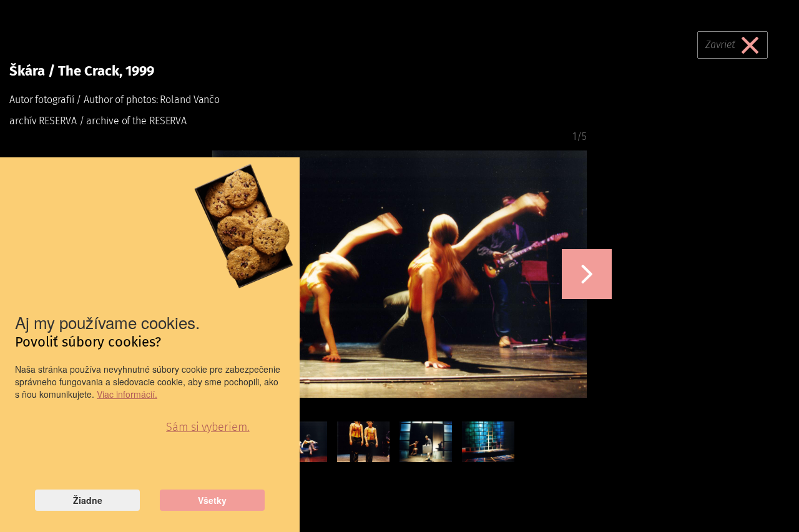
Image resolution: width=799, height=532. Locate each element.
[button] (587, 274)
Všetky (212, 500)
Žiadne (87, 500)
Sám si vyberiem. (207, 427)
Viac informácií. (127, 394)
